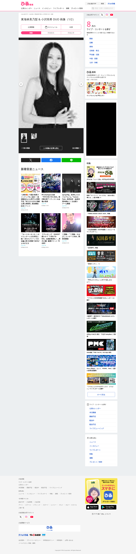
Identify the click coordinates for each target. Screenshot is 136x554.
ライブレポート (58, 8)
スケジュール (52, 27)
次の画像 (75, 148)
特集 (91, 454)
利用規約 (59, 540)
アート (21, 505)
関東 (91, 38)
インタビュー (46, 8)
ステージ (28, 505)
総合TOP (21, 502)
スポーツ (45, 505)
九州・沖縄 (93, 62)
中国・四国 (93, 58)
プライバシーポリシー (34, 540)
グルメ (61, 505)
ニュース (37, 8)
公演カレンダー (95, 408)
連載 (67, 8)
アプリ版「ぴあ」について (102, 514)
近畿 (91, 42)
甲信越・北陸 (94, 54)
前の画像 (26, 148)
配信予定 (93, 424)
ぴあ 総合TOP (91, 3)
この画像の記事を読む (51, 148)
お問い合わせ (69, 540)
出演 (71, 27)
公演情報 (31, 27)
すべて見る (101, 394)
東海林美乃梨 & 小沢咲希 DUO (42, 14)
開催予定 (93, 416)
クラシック (36, 505)
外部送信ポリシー (48, 540)
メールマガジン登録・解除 (27, 543)
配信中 (92, 420)
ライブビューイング (97, 428)
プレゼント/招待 (77, 8)
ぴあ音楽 (31, 14)
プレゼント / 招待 (96, 462)
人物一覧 (21, 508)
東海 (91, 46)
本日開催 (93, 412)
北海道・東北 (94, 50)
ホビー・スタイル (71, 505)
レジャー (53, 505)
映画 (102, 3)
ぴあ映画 (29, 502)
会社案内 (21, 540)
